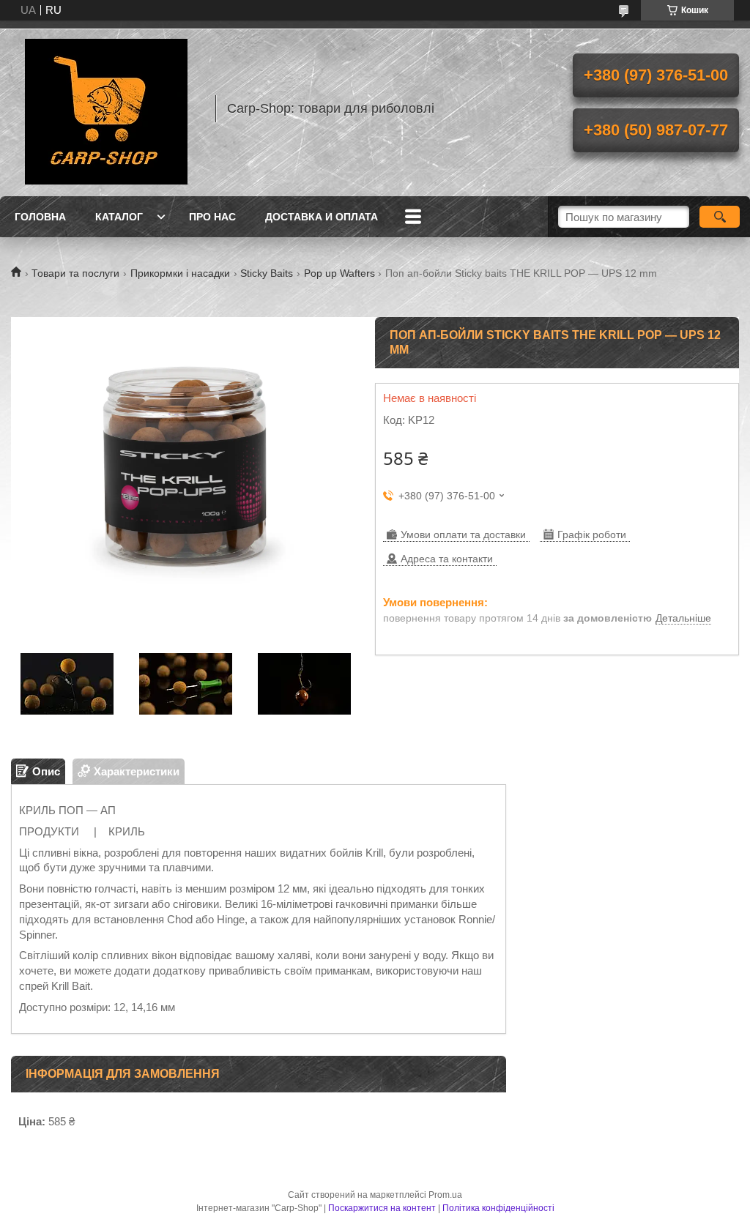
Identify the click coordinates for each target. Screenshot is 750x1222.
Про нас (212, 217)
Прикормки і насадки (180, 273)
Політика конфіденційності (498, 1208)
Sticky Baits (266, 273)
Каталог (119, 217)
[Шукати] (719, 217)
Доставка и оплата (321, 217)
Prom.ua (445, 1195)
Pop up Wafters (339, 273)
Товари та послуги (75, 273)
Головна (40, 217)
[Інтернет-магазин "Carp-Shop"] (106, 108)
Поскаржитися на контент (382, 1208)
